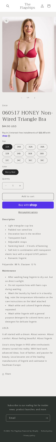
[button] (7, 6)
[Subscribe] (46, 418)
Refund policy (46, 431)
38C (42, 160)
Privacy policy (29, 435)
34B (19, 153)
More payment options (28, 212)
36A (31, 147)
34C (19, 160)
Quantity (6, 179)
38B (42, 153)
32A (7, 147)
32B (7, 153)
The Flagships (16, 431)
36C (31, 160)
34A (19, 147)
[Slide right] (34, 97)
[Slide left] (21, 97)
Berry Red (10, 172)
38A (42, 147)
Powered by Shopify (30, 431)
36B (30, 153)
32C (7, 160)
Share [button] (8, 374)
